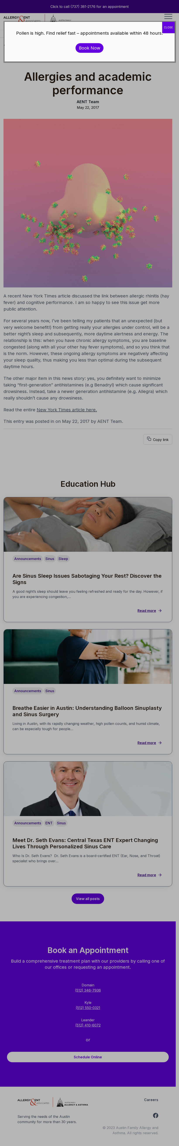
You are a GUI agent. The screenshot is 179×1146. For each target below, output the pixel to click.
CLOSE (168, 27)
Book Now (89, 48)
